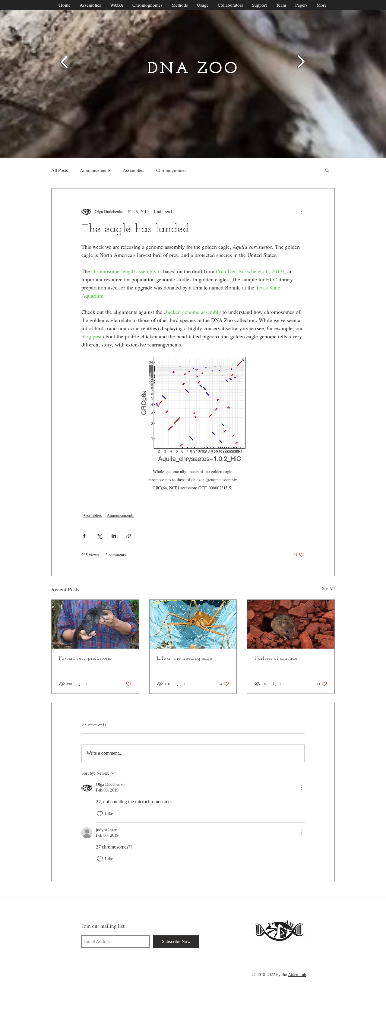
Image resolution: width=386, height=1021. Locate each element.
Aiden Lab (297, 974)
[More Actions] (301, 787)
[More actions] (301, 211)
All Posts (59, 170)
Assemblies (133, 170)
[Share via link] (128, 536)
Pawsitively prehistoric (85, 658)
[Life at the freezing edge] (193, 624)
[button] (327, 170)
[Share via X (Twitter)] (99, 536)
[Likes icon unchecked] (100, 813)
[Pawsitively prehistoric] (95, 624)
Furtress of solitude (276, 658)
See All (328, 588)
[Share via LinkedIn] (114, 536)
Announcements (95, 170)
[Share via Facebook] (84, 536)
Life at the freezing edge (184, 658)
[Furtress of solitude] (290, 624)
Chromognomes (171, 170)
